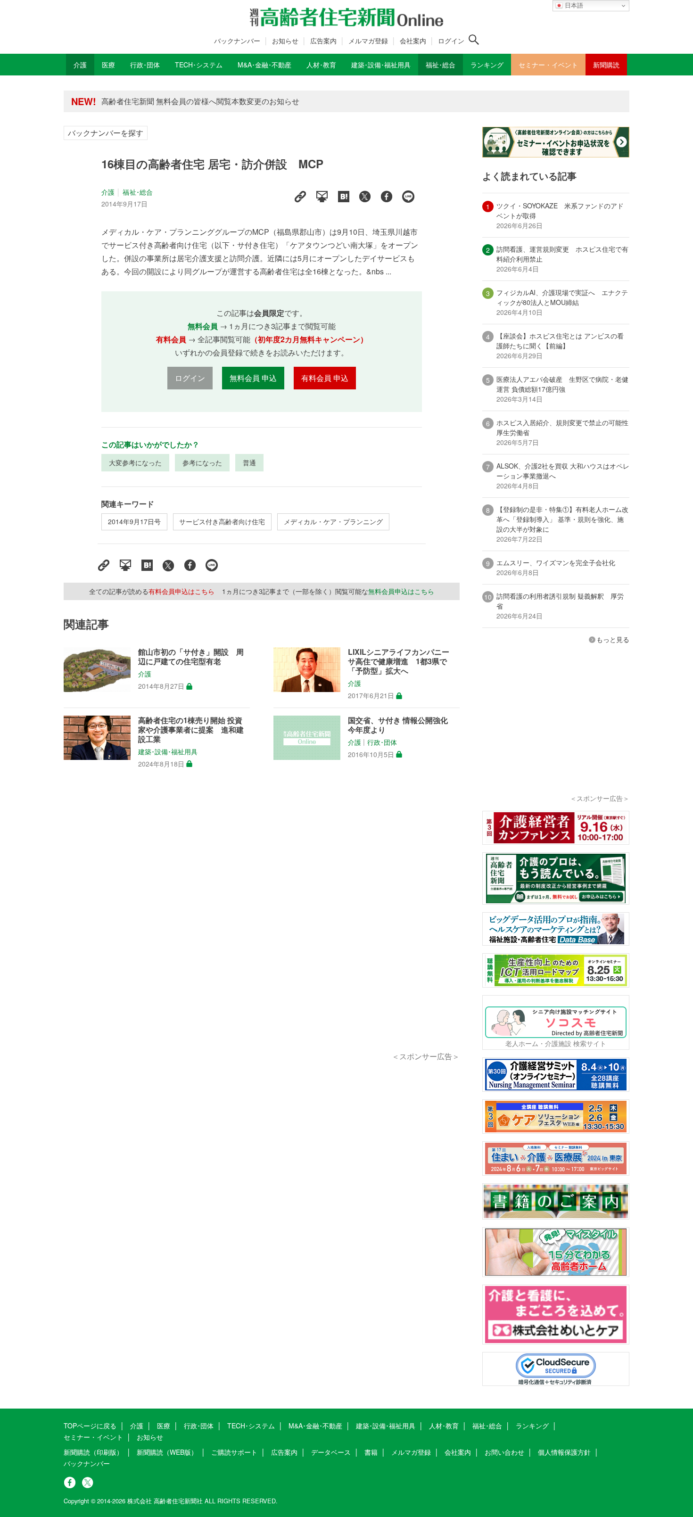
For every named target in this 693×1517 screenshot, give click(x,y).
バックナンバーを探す (105, 132)
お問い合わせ (504, 1452)
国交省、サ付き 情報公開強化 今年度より (401, 725)
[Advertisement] (262, 920)
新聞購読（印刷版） (93, 1452)
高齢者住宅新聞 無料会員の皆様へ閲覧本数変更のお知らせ (200, 101)
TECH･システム (251, 1425)
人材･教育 (444, 1425)
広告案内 (323, 40)
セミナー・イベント (93, 1437)
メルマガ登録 (368, 40)
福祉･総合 (138, 192)
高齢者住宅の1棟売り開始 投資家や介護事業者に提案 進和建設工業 (191, 730)
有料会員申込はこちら (181, 591)
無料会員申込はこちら (401, 591)
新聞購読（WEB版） (167, 1452)
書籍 (371, 1452)
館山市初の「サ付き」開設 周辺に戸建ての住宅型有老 (191, 656)
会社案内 (413, 40)
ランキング (532, 1425)
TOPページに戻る (90, 1425)
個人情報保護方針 (564, 1452)
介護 (108, 192)
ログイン (451, 40)
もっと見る (612, 639)
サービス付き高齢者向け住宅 (222, 521)
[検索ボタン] (473, 39)
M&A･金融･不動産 (315, 1425)
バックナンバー (237, 40)
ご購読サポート (234, 1452)
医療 (163, 1425)
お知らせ (285, 40)
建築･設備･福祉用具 (168, 751)
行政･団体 (382, 742)
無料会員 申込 (253, 377)
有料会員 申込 (324, 377)
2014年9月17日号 (134, 521)
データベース (331, 1452)
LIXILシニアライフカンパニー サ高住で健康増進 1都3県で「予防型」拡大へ (402, 661)
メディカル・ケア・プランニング (333, 521)
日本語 (573, 5)
